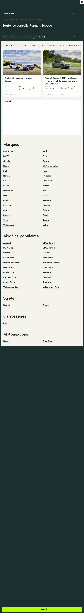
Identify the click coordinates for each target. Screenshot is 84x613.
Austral (52, 45)
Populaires (78, 37)
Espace (31, 20)
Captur (62, 45)
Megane (72, 45)
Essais (27, 37)
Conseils (39, 20)
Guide (15, 94)
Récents (70, 37)
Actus (15, 37)
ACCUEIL (5, 20)
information (14, 20)
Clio (26, 45)
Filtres (43, 609)
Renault (24, 20)
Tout (5, 37)
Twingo (35, 45)
